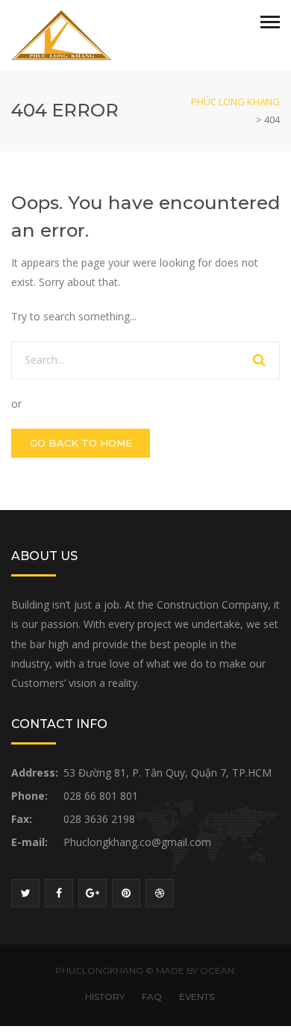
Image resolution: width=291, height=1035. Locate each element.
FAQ (152, 996)
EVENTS (196, 996)
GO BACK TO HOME (81, 443)
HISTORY (105, 996)
